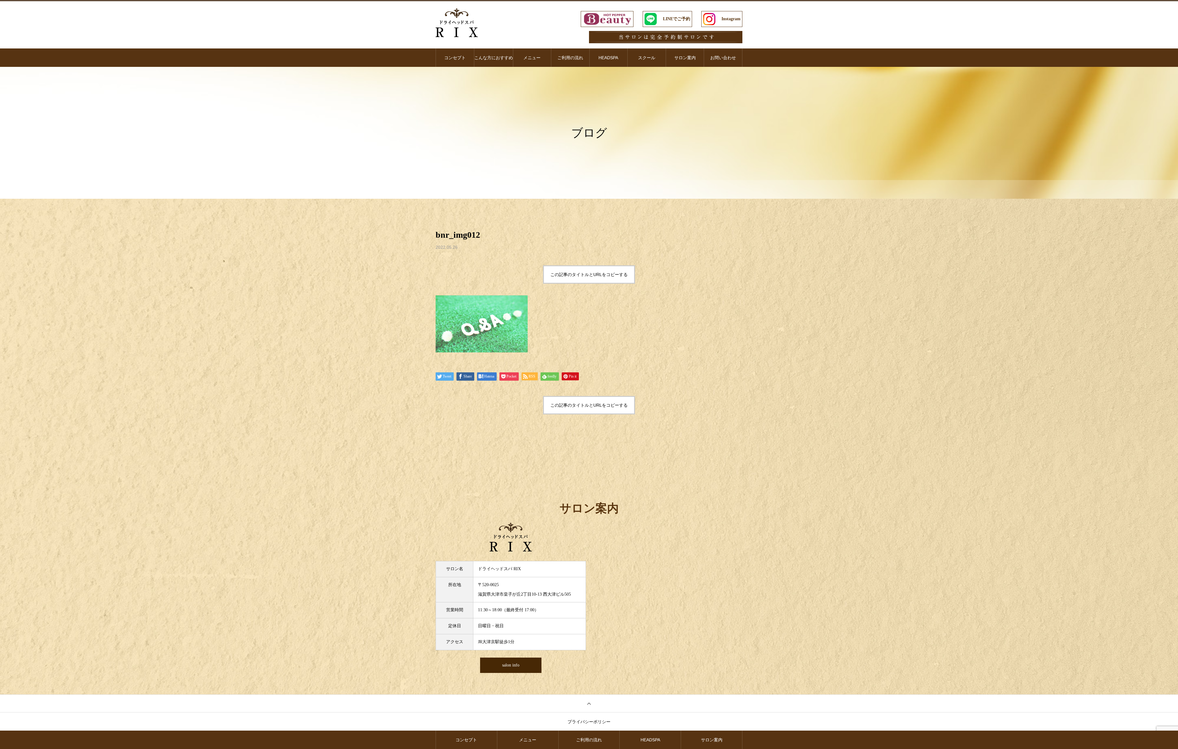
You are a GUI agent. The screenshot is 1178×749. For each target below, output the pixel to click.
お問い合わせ (723, 57)
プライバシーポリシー (589, 721)
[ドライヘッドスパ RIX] (457, 22)
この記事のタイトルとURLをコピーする (589, 274)
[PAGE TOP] (589, 703)
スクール (646, 57)
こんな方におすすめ (493, 57)
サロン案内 (685, 57)
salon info (510, 665)
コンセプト (455, 57)
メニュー (532, 57)
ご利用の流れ (570, 57)
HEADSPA (608, 57)
